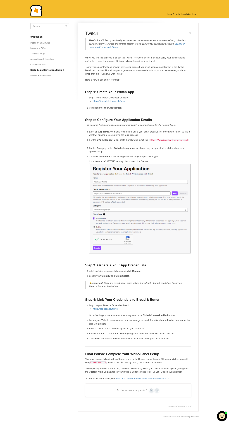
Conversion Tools (38, 64)
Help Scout (195, 416)
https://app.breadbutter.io (105, 308)
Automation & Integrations (42, 59)
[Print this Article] (190, 33)
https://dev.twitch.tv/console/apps (109, 100)
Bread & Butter (170, 416)
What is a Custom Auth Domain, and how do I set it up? (143, 378)
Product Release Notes (41, 75)
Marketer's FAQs (38, 48)
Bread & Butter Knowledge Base (181, 13)
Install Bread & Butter (40, 42)
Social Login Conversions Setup (46, 69)
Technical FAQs (37, 53)
